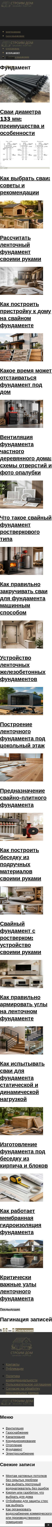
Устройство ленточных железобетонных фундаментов (22, 668)
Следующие (24, 1330)
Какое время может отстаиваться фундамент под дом (26, 381)
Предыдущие (10, 1309)
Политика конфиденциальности (21, 1378)
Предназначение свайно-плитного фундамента (23, 797)
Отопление (14, 1445)
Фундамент (14, 1449)
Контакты (12, 1364)
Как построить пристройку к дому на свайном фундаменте (25, 314)
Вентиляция (13, 32)
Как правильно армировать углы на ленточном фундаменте (23, 1007)
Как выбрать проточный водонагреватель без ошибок (27, 1486)
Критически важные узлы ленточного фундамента (18, 1288)
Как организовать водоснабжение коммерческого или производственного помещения (29, 1515)
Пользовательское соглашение (28, 1384)
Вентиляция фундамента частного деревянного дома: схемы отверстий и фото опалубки (26, 454)
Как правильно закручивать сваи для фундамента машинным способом (24, 598)
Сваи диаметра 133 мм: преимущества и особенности (22, 122)
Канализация (15, 1436)
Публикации (15, 1368)
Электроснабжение (17, 57)
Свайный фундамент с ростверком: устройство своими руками (20, 937)
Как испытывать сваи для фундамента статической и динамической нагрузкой (22, 1081)
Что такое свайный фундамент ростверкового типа (26, 528)
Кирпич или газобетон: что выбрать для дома (25, 1494)
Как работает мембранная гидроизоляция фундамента (20, 1221)
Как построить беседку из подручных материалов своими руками (20, 864)
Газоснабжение (15, 36)
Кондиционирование (21, 1441)
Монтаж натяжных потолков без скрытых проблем (26, 1477)
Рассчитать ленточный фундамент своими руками (20, 248)
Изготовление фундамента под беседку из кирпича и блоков (24, 1155)
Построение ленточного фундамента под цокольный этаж (22, 735)
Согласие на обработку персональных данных (23, 1390)
